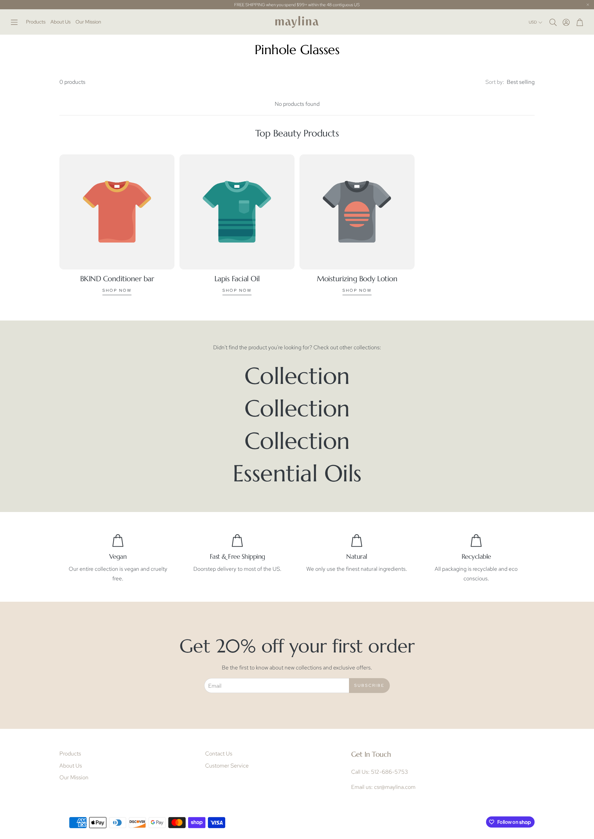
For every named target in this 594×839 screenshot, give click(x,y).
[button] (14, 22)
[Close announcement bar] (587, 4)
